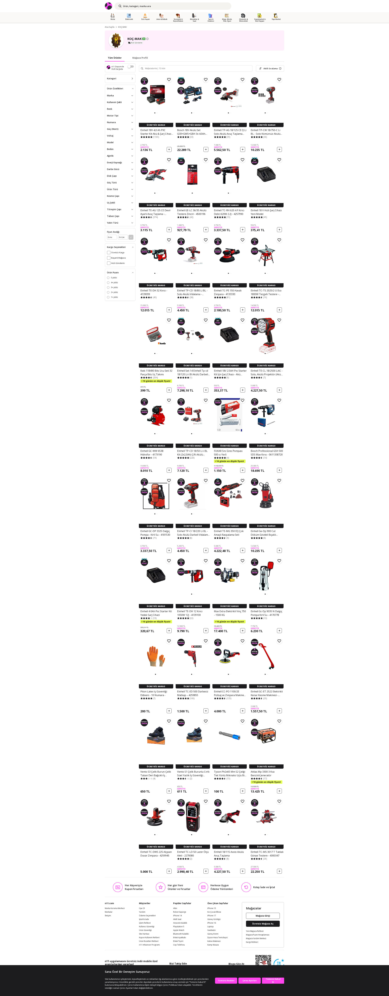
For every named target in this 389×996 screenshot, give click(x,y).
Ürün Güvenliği (145, 930)
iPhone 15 (211, 908)
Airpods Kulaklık (180, 923)
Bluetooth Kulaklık (181, 934)
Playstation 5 (178, 926)
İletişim (108, 915)
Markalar (108, 912)
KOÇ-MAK (122, 27)
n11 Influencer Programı (149, 945)
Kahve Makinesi (213, 941)
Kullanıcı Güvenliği (146, 926)
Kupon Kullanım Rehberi (149, 937)
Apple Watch (178, 930)
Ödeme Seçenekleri (147, 915)
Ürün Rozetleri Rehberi (148, 941)
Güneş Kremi (212, 934)
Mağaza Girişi (263, 915)
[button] (154, 113)
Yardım (142, 912)
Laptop (210, 926)
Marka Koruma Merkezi (115, 908)
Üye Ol (142, 908)
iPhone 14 (177, 915)
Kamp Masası (213, 945)
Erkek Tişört (178, 941)
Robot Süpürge (179, 912)
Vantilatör (211, 930)
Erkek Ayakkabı (179, 937)
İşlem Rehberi (145, 923)
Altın (175, 908)
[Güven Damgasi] (279, 964)
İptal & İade (144, 919)
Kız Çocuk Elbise (214, 912)
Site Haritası (144, 934)
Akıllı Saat (177, 919)
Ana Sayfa (109, 27)
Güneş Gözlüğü (213, 919)
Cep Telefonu (179, 945)
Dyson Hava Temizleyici (217, 937)
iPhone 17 (211, 915)
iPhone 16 (211, 923)
